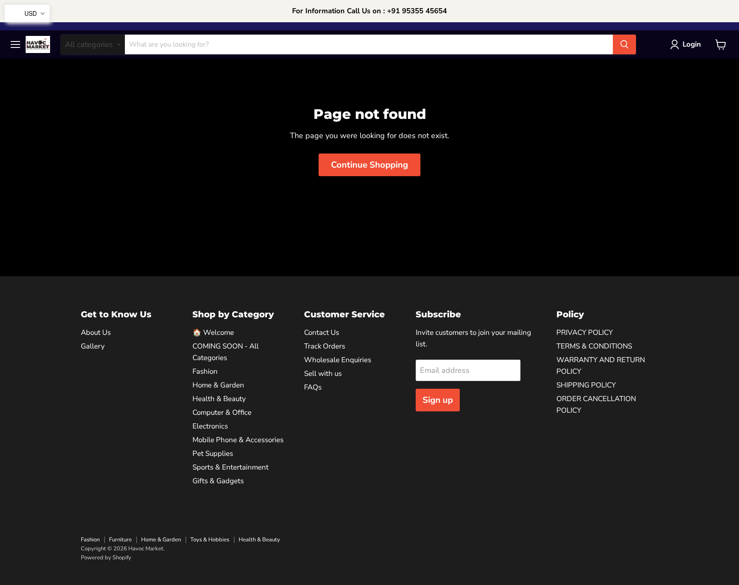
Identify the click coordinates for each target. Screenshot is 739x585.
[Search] (624, 44)
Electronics (210, 426)
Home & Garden (218, 385)
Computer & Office (221, 412)
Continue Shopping (369, 165)
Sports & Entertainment (230, 467)
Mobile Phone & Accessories (238, 440)
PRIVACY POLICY (584, 332)
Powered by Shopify (106, 557)
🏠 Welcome (213, 332)
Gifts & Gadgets (218, 481)
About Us (96, 332)
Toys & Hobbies (209, 540)
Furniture (120, 540)
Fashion (205, 371)
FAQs (313, 387)
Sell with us (323, 373)
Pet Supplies (212, 453)
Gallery (93, 346)
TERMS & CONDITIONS (594, 346)
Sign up (438, 400)
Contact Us (321, 332)
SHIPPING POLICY (586, 385)
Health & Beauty (219, 399)
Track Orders (324, 346)
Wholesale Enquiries (337, 360)
